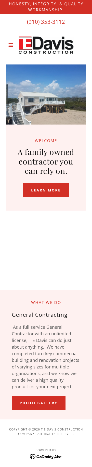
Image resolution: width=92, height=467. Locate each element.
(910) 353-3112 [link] (46, 21)
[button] (12, 45)
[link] (46, 45)
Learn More (46, 190)
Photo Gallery (39, 403)
